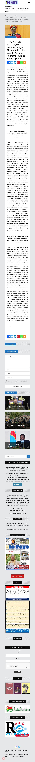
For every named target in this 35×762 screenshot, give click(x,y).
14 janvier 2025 (11, 36)
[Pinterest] (18, 62)
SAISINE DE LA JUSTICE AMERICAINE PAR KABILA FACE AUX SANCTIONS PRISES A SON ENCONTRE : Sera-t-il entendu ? (17, 10)
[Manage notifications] (3, 758)
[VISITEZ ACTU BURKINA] (17, 709)
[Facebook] (8, 62)
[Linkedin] (15, 62)
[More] (24, 62)
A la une (12, 15)
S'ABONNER (18, 576)
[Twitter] (11, 62)
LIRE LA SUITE (17, 484)
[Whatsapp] (21, 62)
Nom (17, 658)
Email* (17, 652)
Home (7, 15)
